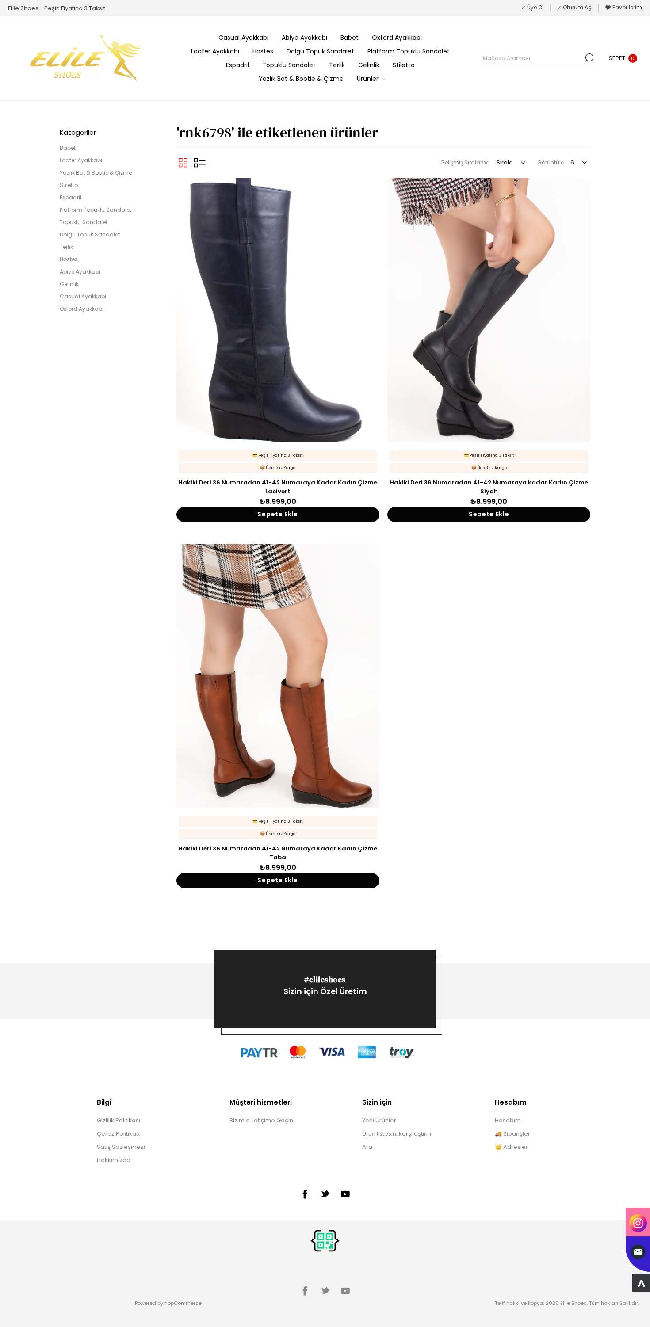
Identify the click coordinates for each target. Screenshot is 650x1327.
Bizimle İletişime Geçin (261, 1120)
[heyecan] (325, 1193)
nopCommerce (183, 1303)
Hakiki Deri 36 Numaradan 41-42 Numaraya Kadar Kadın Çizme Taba (277, 853)
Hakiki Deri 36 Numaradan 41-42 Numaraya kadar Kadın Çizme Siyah (489, 487)
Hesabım (508, 1120)
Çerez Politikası (119, 1133)
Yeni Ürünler (379, 1120)
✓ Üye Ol (532, 7)
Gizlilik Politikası (118, 1120)
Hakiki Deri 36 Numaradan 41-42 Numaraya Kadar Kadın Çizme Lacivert (277, 487)
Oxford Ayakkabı (81, 309)
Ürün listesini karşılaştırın (396, 1133)
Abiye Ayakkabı (80, 271)
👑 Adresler (511, 1147)
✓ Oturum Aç (574, 7)
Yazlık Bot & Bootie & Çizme (96, 172)
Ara (589, 58)
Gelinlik (69, 284)
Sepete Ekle (277, 514)
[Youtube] (345, 1194)
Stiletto (69, 185)
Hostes (69, 259)
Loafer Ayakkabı (81, 160)
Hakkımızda (113, 1160)
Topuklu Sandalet (83, 222)
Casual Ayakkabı (83, 296)
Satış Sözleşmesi (121, 1147)
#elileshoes (325, 979)
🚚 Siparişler (512, 1133)
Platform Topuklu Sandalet (95, 210)
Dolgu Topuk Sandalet (90, 234)
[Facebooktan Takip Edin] (305, 1194)
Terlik (66, 247)
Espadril (70, 197)
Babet (68, 148)
